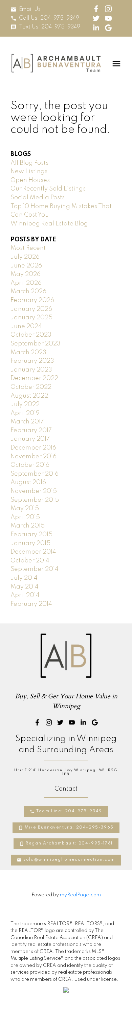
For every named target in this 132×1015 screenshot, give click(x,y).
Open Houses (30, 180)
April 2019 (25, 413)
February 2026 (32, 300)
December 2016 (33, 448)
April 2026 (26, 283)
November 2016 (33, 457)
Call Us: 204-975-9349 (49, 18)
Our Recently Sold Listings (48, 189)
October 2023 (30, 335)
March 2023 (28, 353)
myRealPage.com (80, 895)
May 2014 (24, 587)
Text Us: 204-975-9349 (49, 27)
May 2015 (24, 508)
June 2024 (26, 326)
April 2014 (25, 595)
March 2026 (28, 291)
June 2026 (26, 266)
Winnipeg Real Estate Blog (49, 224)
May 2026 (25, 274)
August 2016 (28, 482)
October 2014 (29, 561)
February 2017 (31, 430)
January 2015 (30, 543)
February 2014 (31, 604)
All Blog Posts (29, 163)
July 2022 (25, 404)
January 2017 (30, 439)
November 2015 (33, 491)
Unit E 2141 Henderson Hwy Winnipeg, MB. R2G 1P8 (66, 772)
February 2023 (32, 361)
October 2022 (30, 387)
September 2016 (34, 474)
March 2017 (27, 422)
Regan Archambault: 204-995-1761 (69, 843)
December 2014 (33, 552)
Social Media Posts (37, 198)
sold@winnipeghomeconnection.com (69, 860)
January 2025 (31, 318)
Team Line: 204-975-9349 (69, 811)
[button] (25, 9)
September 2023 (35, 344)
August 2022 (29, 396)
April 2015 (25, 517)
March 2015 (27, 526)
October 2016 (29, 465)
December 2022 (34, 378)
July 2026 (25, 257)
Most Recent (28, 248)
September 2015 (34, 500)
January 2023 (31, 370)
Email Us (30, 9)
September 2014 (34, 569)
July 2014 (24, 578)
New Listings (28, 171)
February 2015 (31, 535)
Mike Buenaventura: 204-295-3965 (69, 827)
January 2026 (31, 309)
